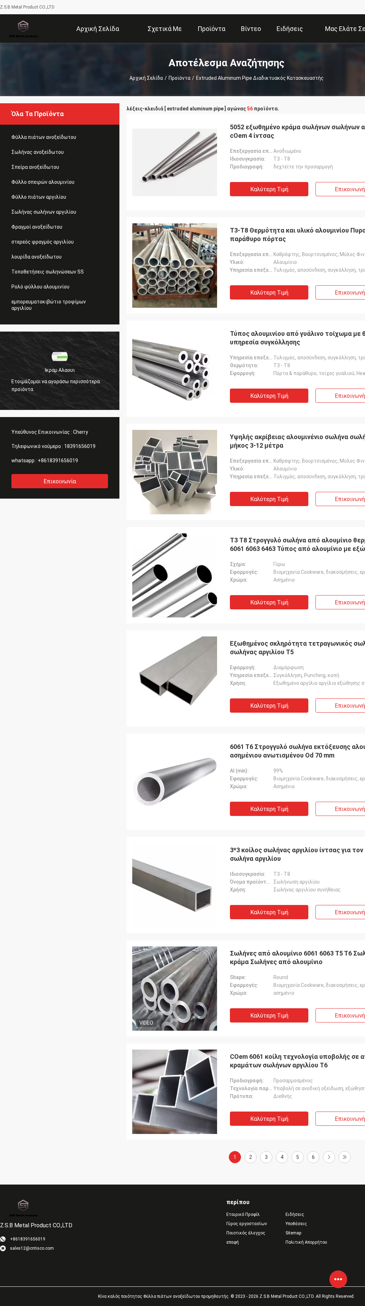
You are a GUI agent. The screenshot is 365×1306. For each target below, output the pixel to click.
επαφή (232, 1242)
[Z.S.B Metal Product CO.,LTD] (22, 28)
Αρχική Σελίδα (146, 78)
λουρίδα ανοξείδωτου (36, 257)
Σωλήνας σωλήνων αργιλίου (43, 212)
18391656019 (80, 446)
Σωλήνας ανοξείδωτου (37, 152)
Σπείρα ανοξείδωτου (35, 167)
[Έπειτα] (329, 1157)
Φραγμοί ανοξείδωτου (36, 227)
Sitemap (293, 1232)
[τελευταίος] (345, 1157)
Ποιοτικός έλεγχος (245, 1232)
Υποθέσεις (296, 1223)
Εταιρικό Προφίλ (243, 1214)
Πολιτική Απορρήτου (306, 1242)
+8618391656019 (58, 460)
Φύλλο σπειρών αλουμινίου (42, 182)
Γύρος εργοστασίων (246, 1223)
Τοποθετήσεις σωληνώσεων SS (47, 272)
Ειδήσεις (295, 1214)
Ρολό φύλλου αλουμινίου (40, 287)
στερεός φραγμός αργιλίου (42, 242)
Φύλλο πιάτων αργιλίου (38, 197)
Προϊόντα (179, 78)
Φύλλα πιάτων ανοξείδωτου (43, 137)
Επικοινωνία (59, 481)
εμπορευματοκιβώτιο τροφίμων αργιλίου (48, 305)
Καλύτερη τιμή (269, 189)
